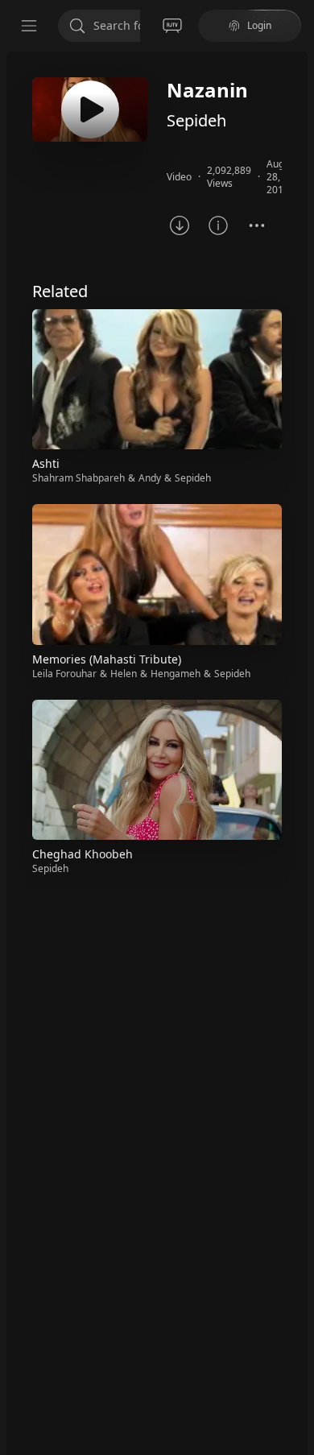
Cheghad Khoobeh (82, 854)
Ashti (46, 463)
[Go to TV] (172, 26)
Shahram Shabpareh (78, 478)
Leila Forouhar (64, 673)
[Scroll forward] (296, 590)
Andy (149, 478)
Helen (123, 673)
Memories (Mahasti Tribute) (106, 659)
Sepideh (196, 120)
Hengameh (175, 673)
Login (259, 25)
